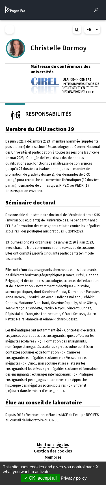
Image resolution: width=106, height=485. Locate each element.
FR (89, 29)
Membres (53, 457)
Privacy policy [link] (74, 478)
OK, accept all (42, 478)
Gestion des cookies (53, 451)
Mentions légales (53, 444)
